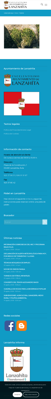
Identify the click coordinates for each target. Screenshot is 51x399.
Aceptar (17, 394)
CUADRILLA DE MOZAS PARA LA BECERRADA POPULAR (25, 289)
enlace (29, 199)
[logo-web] (21, 5)
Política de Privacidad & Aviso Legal (17, 130)
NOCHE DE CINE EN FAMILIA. (14, 269)
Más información (31, 394)
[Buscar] (40, 5)
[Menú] (46, 5)
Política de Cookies (11, 134)
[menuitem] (40, 5)
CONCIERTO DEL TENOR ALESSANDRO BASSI (21, 282)
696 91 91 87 (21, 175)
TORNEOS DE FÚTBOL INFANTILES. (17, 276)
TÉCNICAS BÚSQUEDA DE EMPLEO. (17, 263)
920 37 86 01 (9, 175)
